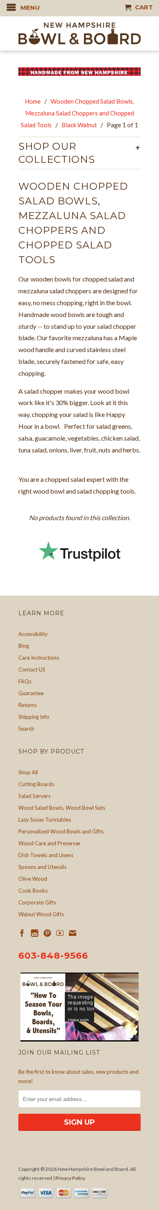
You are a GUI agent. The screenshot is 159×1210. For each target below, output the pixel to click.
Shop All (28, 772)
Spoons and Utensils (42, 867)
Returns (27, 705)
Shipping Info (33, 717)
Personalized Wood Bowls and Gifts (61, 831)
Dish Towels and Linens (45, 855)
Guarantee (31, 693)
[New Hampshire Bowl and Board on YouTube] (60, 933)
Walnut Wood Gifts (41, 914)
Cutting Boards (36, 784)
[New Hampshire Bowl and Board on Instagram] (34, 933)
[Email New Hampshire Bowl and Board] (72, 933)
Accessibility (33, 634)
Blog (23, 646)
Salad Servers (34, 796)
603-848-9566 (53, 955)
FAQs (24, 681)
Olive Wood (32, 878)
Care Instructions (38, 657)
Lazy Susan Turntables (44, 819)
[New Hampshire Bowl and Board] (79, 33)
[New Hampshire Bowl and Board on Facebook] (22, 933)
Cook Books (33, 890)
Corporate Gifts (37, 902)
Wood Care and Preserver (49, 843)
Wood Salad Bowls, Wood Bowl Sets (61, 807)
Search (26, 728)
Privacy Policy (70, 1178)
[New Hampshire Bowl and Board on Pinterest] (47, 933)
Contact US (31, 669)
